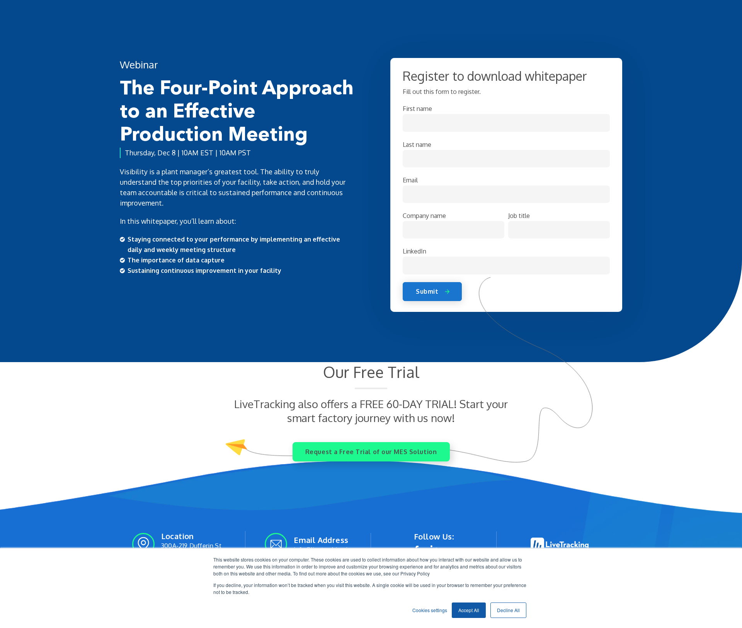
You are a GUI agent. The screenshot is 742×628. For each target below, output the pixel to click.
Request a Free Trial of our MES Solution (371, 452)
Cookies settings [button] (429, 610)
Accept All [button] (468, 610)
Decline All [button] (508, 610)
